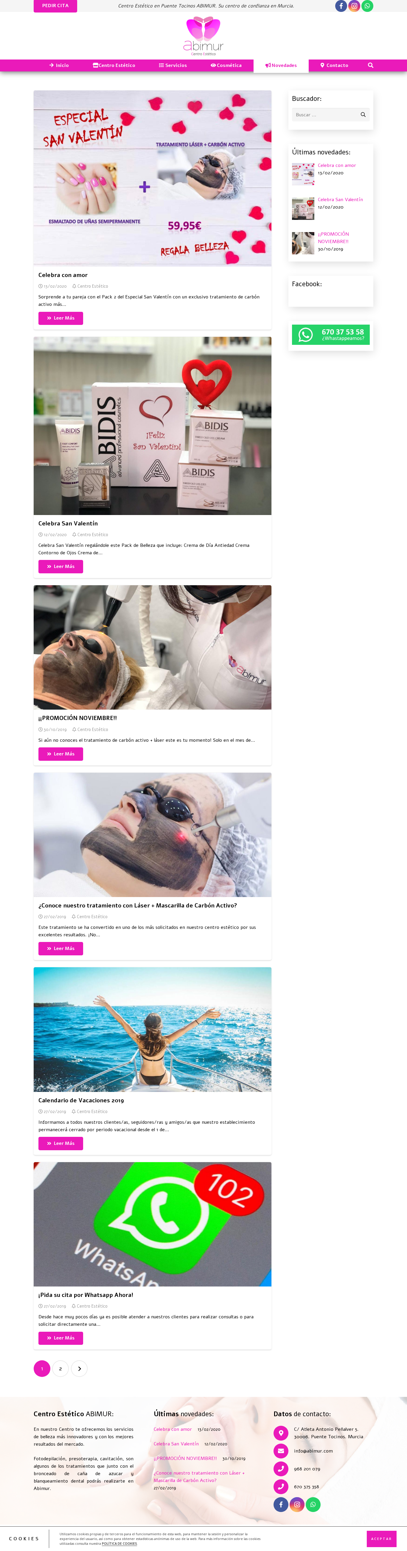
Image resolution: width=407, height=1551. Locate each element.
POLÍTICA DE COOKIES (119, 1543)
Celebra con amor (63, 275)
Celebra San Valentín (68, 524)
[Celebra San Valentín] (152, 426)
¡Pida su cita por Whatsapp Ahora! (85, 1295)
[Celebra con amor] (152, 178)
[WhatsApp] (367, 6)
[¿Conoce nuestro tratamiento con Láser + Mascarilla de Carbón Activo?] (152, 835)
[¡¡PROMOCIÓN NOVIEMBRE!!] (152, 647)
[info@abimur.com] (284, 1451)
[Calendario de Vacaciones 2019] (152, 1029)
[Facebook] (341, 6)
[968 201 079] (284, 1468)
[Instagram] (354, 6)
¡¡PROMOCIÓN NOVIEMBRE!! (77, 718)
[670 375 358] (284, 1486)
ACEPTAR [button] (381, 1538)
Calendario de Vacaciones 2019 (81, 1100)
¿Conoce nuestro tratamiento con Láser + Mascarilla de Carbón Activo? (137, 906)
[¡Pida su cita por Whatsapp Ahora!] (152, 1224)
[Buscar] (370, 65)
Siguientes (79, 1368)
